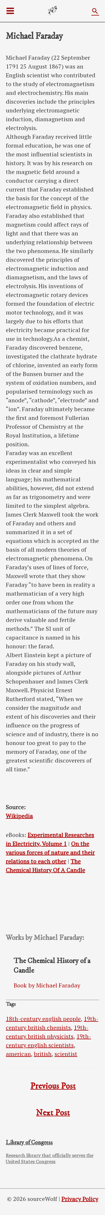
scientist (66, 1054)
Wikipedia (19, 816)
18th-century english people (43, 1019)
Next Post (53, 1113)
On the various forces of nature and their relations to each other (50, 852)
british (43, 1054)
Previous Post (53, 1086)
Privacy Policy (80, 1199)
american (18, 1054)
